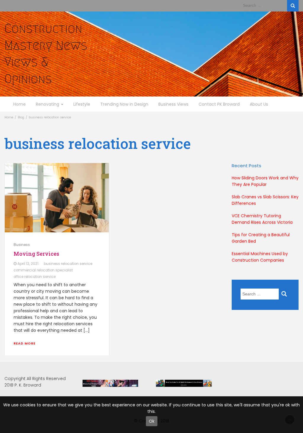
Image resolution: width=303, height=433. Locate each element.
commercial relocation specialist (43, 270)
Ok (151, 421)
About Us (259, 104)
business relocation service (68, 263)
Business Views (173, 104)
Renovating (48, 104)
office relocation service (35, 276)
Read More (25, 343)
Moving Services (36, 253)
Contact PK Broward (219, 104)
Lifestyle (81, 104)
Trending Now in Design (124, 104)
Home (19, 104)
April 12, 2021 (27, 263)
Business (22, 244)
